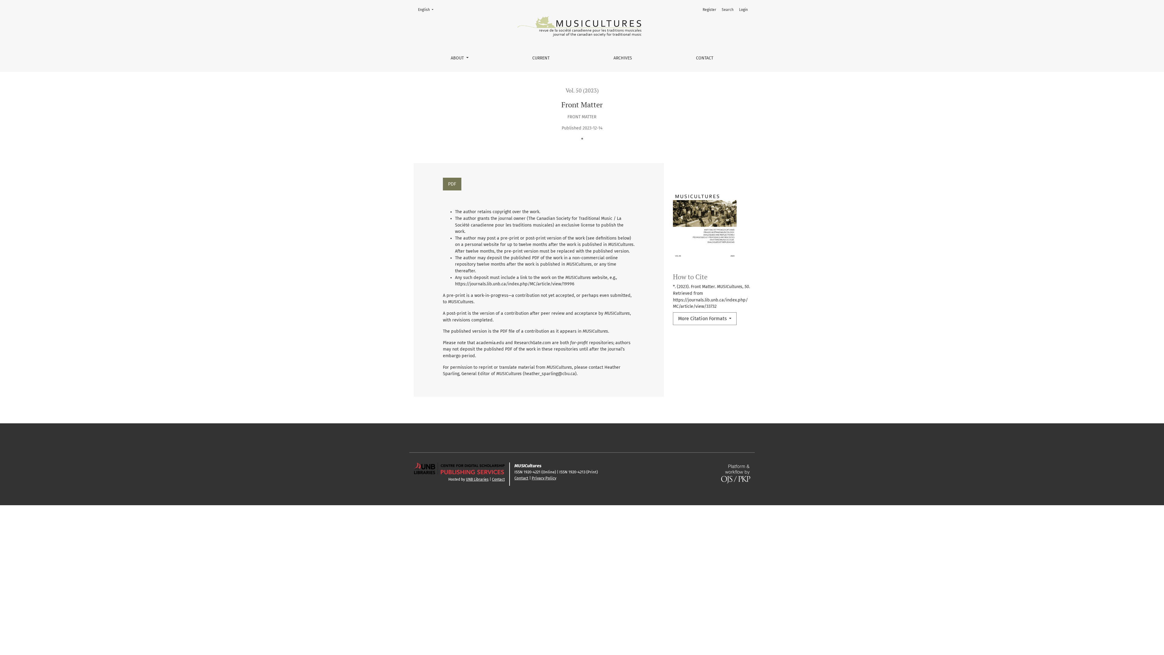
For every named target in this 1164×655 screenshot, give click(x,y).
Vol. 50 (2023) (582, 90)
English (427, 9)
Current (541, 58)
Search (728, 10)
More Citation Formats (703, 318)
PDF (452, 184)
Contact (704, 58)
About (458, 58)
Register (709, 10)
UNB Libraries (477, 479)
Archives (623, 58)
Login (743, 10)
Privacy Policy (544, 478)
